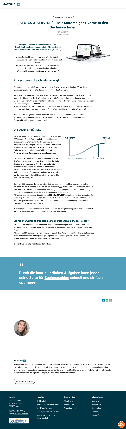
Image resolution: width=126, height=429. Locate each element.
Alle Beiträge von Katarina (24, 381)
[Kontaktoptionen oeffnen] (121, 424)
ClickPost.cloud (43, 401)
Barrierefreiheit (97, 415)
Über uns (95, 401)
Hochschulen (69, 405)
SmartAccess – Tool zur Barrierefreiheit (46, 416)
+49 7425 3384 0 (18, 411)
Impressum (96, 405)
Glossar (95, 412)
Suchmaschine (86, 106)
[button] (122, 4)
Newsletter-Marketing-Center (48, 405)
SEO (40, 136)
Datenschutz (97, 408)
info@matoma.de (21, 414)
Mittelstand (68, 401)
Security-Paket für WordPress (48, 412)
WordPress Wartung (44, 408)
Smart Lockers (70, 408)
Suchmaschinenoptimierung (25, 142)
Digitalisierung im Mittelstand (63, 17)
